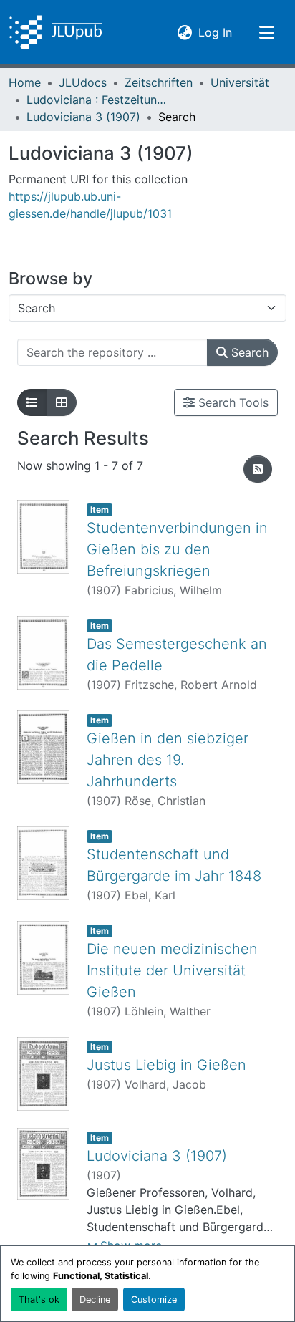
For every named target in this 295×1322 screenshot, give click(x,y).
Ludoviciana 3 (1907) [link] (83, 117)
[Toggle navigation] (266, 32)
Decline (94, 1299)
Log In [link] (215, 31)
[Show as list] (32, 402)
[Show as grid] (62, 402)
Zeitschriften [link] (159, 82)
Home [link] (25, 82)
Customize (154, 1299)
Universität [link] (240, 82)
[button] (55, 32)
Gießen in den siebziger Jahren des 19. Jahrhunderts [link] (167, 760)
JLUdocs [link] (83, 82)
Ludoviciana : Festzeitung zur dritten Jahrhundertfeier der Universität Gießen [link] (98, 99)
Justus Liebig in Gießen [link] (166, 1064)
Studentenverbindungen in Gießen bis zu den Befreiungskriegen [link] (177, 549)
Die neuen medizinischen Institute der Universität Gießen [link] (172, 970)
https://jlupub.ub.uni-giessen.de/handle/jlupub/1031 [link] (90, 205)
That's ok (39, 1299)
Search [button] (248, 352)
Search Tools (232, 402)
